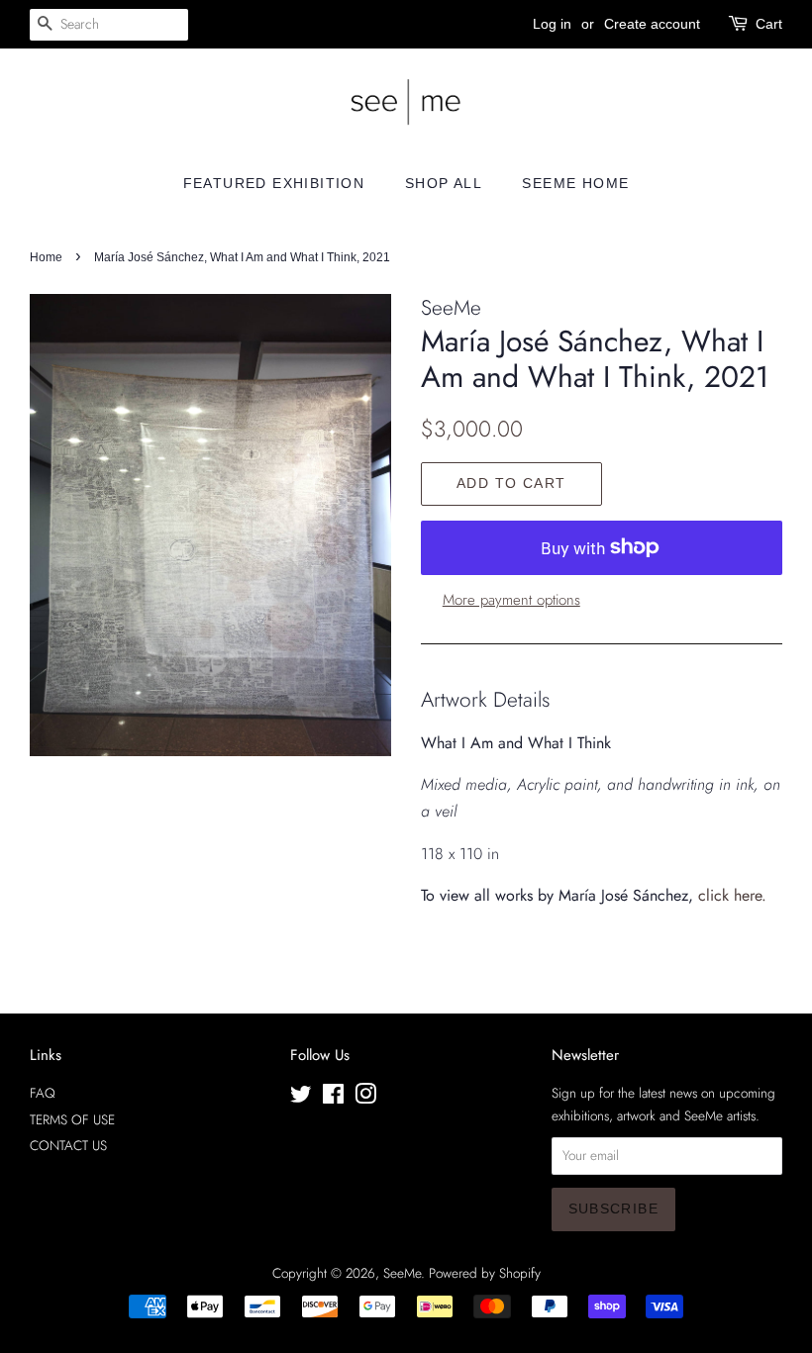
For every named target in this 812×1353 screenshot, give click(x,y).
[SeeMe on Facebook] (333, 1098)
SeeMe (402, 1273)
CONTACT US (68, 1145)
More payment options (511, 600)
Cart (769, 24)
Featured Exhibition (274, 183)
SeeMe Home (575, 183)
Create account (652, 24)
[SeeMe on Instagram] (365, 1098)
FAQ (42, 1093)
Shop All (443, 183)
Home (46, 257)
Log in (552, 24)
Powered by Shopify (485, 1273)
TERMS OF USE (72, 1119)
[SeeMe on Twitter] (301, 1098)
